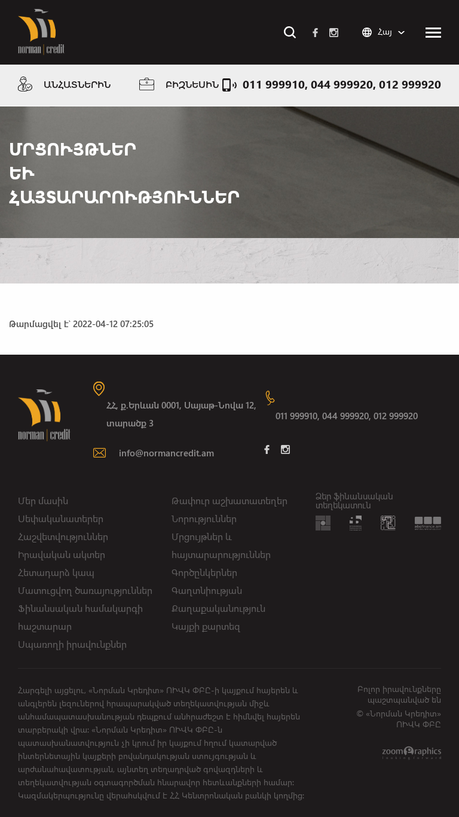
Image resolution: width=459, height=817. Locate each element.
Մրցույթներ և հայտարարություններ (221, 545)
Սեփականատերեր (60, 518)
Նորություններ (204, 518)
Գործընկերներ (204, 572)
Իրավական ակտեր (61, 554)
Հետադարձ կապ (56, 572)
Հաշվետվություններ (63, 536)
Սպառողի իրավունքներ (72, 644)
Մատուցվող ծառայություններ (85, 590)
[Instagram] (333, 32)
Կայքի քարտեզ (206, 626)
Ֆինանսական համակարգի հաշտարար (80, 617)
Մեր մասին (43, 500)
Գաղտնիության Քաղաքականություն (218, 599)
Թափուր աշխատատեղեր (229, 500)
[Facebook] (315, 32)
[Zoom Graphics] (411, 752)
